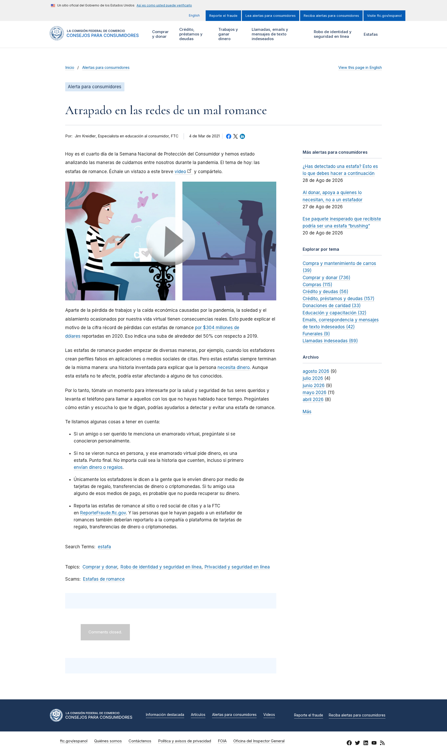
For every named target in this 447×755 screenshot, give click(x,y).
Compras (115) (317, 284)
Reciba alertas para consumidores (331, 16)
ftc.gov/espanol (73, 741)
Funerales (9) (316, 333)
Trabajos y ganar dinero (227, 34)
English (194, 15)
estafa (104, 546)
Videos (269, 715)
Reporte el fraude (223, 16)
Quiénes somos (108, 741)
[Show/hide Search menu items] (390, 34)
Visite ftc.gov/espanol (384, 16)
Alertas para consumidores (106, 67)
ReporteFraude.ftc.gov (103, 512)
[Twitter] (357, 743)
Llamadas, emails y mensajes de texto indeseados (269, 34)
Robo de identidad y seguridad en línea (332, 34)
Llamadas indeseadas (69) (330, 340)
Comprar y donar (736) (326, 277)
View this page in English (360, 67)
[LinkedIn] (365, 743)
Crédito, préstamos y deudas (190, 34)
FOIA (222, 741)
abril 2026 (313, 399)
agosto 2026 (316, 371)
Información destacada (165, 715)
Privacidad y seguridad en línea (237, 566)
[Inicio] (94, 37)
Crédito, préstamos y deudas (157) (338, 298)
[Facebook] (349, 743)
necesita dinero (234, 367)
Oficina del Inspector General (259, 741)
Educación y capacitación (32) (334, 312)
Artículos (198, 715)
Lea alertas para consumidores (270, 16)
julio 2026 (313, 378)
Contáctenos (140, 741)
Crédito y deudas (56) (325, 291)
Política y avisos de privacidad (184, 741)
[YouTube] (374, 743)
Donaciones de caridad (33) (332, 305)
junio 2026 (314, 385)
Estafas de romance (104, 579)
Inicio (69, 67)
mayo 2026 (314, 392)
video (180, 171)
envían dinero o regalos (98, 467)
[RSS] (382, 743)
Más (307, 411)
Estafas (371, 34)
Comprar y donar (160, 34)
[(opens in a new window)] (170, 241)
